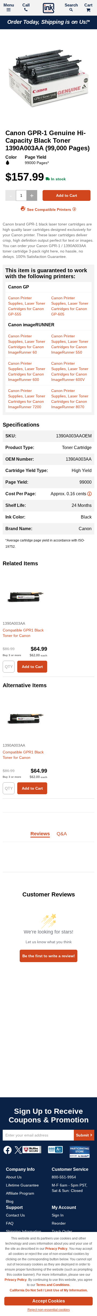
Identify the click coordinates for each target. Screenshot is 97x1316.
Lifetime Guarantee (22, 1185)
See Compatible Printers (49, 209)
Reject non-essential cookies (48, 1310)
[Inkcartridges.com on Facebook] (8, 1153)
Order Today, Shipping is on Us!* (48, 22)
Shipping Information (23, 1231)
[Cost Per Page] (89, 493)
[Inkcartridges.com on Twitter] (18, 1153)
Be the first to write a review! (48, 956)
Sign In (58, 1215)
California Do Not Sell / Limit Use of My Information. (49, 1290)
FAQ (9, 1223)
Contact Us (15, 1215)
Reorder (59, 1223)
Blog (9, 1201)
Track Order (62, 1231)
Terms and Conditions (53, 1285)
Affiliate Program (20, 1193)
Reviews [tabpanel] (40, 834)
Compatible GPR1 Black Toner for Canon (23, 633)
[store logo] (48, 9)
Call (26, 5)
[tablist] (48, 837)
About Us (14, 1177)
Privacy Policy (56, 1249)
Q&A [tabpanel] (62, 834)
